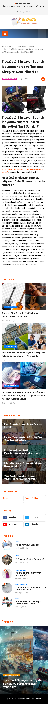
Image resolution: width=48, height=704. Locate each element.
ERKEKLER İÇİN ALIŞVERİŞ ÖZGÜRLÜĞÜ (28, 574)
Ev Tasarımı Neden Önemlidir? (29, 559)
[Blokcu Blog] (24, 21)
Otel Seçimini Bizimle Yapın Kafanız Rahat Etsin (28, 602)
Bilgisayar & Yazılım (26, 46)
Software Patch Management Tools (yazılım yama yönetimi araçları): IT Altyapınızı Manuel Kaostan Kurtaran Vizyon (24, 395)
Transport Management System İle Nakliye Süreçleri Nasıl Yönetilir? (23, 683)
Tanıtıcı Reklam (31, 498)
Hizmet (17, 598)
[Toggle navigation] (5, 33)
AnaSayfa (9, 46)
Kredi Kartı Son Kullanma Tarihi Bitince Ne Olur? (30, 588)
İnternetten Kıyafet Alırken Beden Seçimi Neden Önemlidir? (24, 6)
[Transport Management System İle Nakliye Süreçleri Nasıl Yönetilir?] (24, 660)
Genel (5, 498)
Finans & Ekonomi (21, 584)
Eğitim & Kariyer (10, 306)
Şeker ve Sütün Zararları (27, 544)
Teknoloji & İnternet (11, 675)
